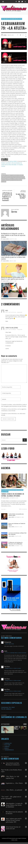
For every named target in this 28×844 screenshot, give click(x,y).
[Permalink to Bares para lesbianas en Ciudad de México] (4, 525)
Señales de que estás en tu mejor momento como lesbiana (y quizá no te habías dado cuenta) (14, 257)
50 (26, 763)
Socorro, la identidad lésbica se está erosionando (15, 652)
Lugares (21, 490)
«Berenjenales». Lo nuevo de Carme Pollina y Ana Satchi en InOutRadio (14, 805)
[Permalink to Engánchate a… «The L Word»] (3, 783)
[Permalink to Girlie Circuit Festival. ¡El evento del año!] (3, 828)
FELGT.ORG (7, 745)
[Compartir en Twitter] (20, 35)
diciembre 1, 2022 (19, 545)
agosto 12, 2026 (13, 239)
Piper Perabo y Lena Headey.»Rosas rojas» (11, 770)
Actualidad (5, 19)
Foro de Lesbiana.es (6, 709)
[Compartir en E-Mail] (26, 36)
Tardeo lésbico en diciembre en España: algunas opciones (12, 495)
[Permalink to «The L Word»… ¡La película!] (3, 790)
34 (26, 776)
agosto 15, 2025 (18, 526)
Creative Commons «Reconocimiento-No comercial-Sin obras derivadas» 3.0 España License (12, 164)
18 (26, 827)
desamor (3, 176)
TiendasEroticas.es (9, 749)
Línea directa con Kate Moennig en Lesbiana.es (13, 764)
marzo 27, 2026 (12, 281)
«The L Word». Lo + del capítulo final (12, 777)
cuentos (17, 175)
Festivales (9, 490)
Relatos (19, 19)
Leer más (3, 509)
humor (22, 176)
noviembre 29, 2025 (13, 498)
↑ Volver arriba (14, 840)
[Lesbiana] (14, 627)
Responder (19, 312)
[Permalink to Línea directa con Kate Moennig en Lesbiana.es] (3, 763)
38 (26, 769)
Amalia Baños (6, 239)
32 (26, 783)
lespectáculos (15, 490)
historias (18, 176)
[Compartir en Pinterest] (26, 35)
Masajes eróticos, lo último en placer (13, 668)
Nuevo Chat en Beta (9, 643)
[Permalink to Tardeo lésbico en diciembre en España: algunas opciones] (14, 480)
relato (3, 180)
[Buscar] (3, 1)
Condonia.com (8, 743)
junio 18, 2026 (12, 261)
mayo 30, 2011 (11, 35)
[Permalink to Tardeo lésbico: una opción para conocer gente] (4, 516)
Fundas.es (6, 746)
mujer (20, 178)
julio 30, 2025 (18, 536)
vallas (20, 180)
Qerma (23, 178)
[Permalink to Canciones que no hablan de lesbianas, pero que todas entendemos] (7, 729)
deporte (21, 175)
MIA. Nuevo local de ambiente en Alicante (14, 812)
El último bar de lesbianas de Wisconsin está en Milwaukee (15, 543)
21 (26, 811)
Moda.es (6, 748)
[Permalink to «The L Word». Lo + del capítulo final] (3, 776)
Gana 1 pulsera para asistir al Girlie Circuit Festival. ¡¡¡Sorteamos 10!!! (14, 820)
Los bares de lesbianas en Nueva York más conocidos (17, 533)
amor (2, 175)
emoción (8, 176)
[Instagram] (19, 1)
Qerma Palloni (13, 161)
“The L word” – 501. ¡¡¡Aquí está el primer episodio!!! (11, 797)
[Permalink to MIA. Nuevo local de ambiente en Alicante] (3, 811)
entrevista (13, 176)
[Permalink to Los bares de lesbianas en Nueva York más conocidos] (4, 535)
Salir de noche (4, 491)
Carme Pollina (11, 175)
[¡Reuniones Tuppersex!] (13, 563)
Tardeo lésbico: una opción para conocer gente (16, 514)
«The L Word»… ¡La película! (14, 790)
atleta (6, 175)
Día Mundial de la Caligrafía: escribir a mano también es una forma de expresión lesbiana (13, 235)
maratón (16, 178)
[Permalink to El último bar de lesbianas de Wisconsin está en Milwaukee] (4, 544)
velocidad (3, 181)
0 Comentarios (24, 509)
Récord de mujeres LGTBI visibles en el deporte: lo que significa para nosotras (12, 278)
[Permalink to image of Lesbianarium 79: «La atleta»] (14, 44)
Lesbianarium (12, 19)
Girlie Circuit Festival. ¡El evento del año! (13, 828)
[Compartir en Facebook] (18, 35)
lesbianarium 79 (9, 178)
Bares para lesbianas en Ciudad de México (17, 524)
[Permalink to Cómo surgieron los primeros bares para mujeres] (17, 729)
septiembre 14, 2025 (19, 517)
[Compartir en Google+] (23, 35)
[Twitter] (22, 1)
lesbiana (3, 178)
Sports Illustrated (14, 180)
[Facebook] (16, 1)
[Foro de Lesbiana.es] (11, 456)
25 (26, 796)
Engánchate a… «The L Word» (14, 783)
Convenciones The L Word (7, 707)
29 (26, 790)
